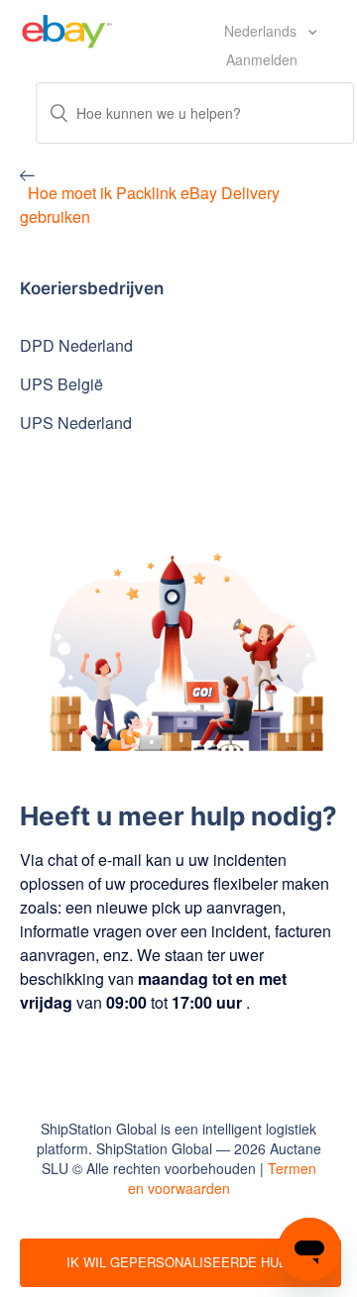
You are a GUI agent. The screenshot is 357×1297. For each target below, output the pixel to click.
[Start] (67, 29)
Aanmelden (262, 59)
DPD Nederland (76, 345)
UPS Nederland (76, 422)
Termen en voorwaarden (222, 1178)
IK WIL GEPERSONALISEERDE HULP (180, 1261)
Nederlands (262, 31)
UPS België (61, 384)
